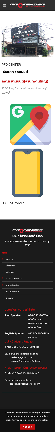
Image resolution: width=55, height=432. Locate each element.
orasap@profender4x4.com (26, 361)
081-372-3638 (20, 347)
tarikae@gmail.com (22, 357)
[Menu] (4, 5)
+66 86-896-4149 (21, 373)
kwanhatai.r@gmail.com (24, 353)
